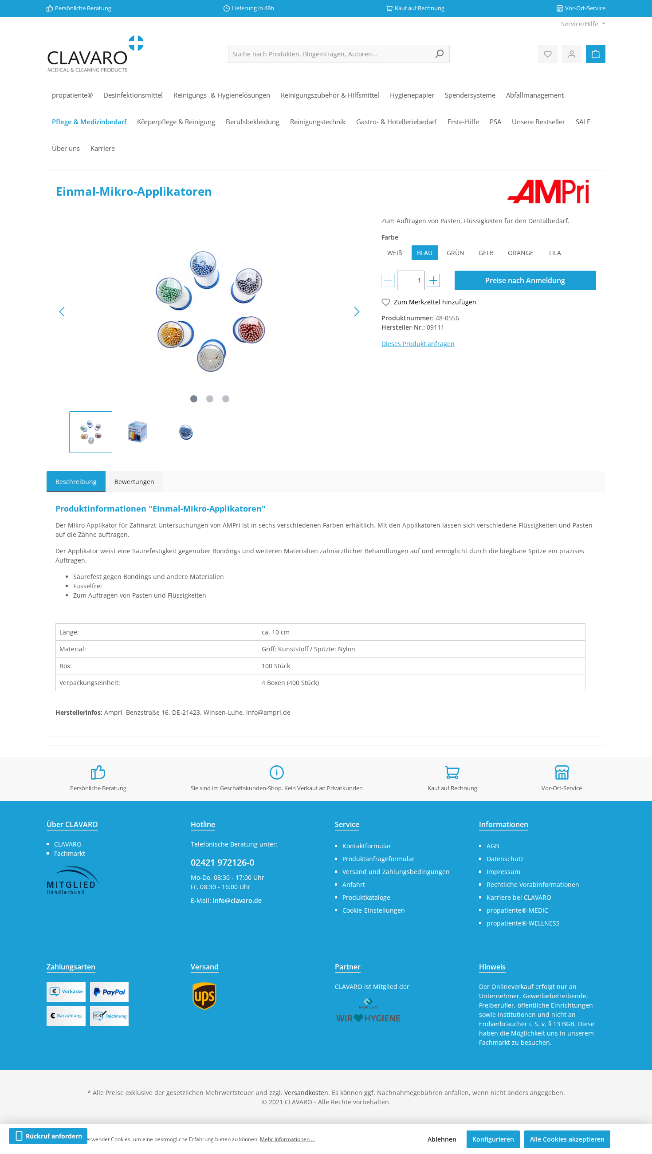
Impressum (503, 871)
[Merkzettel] (548, 54)
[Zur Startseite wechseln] (95, 54)
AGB (493, 846)
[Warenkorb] (595, 54)
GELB (486, 252)
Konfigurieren (493, 1139)
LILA (555, 252)
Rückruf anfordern (53, 1136)
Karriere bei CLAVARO (519, 897)
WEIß (394, 252)
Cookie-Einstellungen (373, 910)
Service (347, 824)
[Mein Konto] (571, 54)
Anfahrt (353, 884)
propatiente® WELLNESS (523, 923)
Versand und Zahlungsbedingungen (396, 871)
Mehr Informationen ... (287, 1139)
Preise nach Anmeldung (525, 280)
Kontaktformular (366, 846)
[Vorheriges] (62, 311)
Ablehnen (442, 1139)
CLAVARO (68, 844)
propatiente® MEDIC (517, 910)
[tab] (76, 481)
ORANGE (521, 252)
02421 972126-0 (222, 862)
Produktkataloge (366, 897)
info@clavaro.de (237, 900)
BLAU (424, 252)
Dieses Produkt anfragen (418, 343)
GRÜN (455, 252)
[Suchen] (439, 54)
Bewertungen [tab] (134, 481)
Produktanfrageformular (378, 859)
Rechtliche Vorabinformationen (533, 884)
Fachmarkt (69, 853)
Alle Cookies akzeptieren (567, 1139)
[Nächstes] (356, 311)
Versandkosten (306, 1092)
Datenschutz (505, 859)
